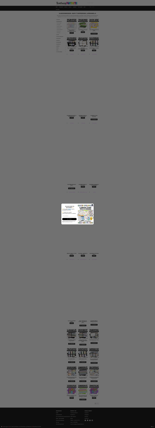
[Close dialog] (92, 205)
